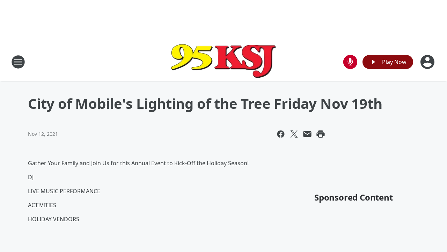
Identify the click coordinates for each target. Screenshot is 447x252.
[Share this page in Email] (307, 134)
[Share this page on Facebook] (281, 134)
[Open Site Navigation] (18, 62)
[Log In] (428, 62)
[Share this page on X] (294, 134)
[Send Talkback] (350, 62)
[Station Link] (223, 61)
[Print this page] (320, 134)
